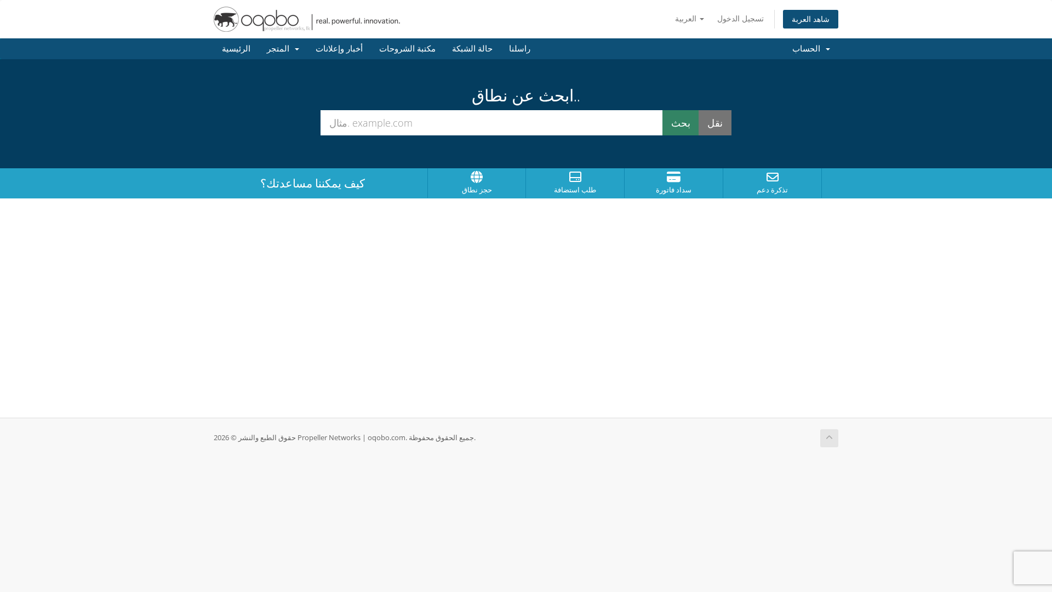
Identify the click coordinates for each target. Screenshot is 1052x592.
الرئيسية (236, 49)
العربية (687, 18)
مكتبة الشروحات (407, 49)
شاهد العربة (811, 19)
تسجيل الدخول (740, 18)
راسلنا (519, 49)
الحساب (808, 49)
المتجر (280, 49)
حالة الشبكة (472, 49)
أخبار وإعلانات (339, 49)
